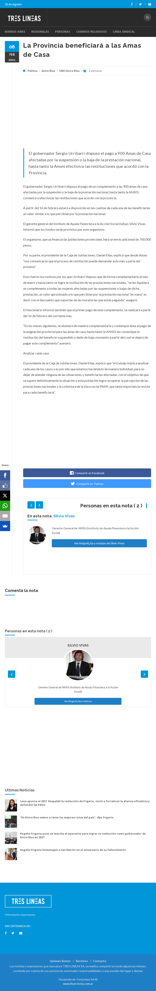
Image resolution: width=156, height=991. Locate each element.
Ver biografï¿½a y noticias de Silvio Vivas (99, 543)
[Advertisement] (87, 113)
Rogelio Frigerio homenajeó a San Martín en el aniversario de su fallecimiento (73, 850)
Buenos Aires (15, 31)
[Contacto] (149, 4)
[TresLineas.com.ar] (25, 17)
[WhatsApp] (5, 506)
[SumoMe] (5, 526)
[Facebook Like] (5, 485)
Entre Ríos (48, 70)
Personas (62, 31)
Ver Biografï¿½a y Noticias (78, 701)
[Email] (5, 516)
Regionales (40, 31)
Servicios (82, 961)
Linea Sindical (124, 31)
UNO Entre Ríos (69, 70)
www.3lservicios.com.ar (78, 983)
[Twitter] (142, 4)
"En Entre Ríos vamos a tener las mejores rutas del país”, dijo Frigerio (67, 817)
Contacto (99, 961)
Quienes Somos (60, 961)
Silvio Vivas (64, 516)
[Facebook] (133, 4)
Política (32, 70)
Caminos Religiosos (91, 31)
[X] (5, 496)
